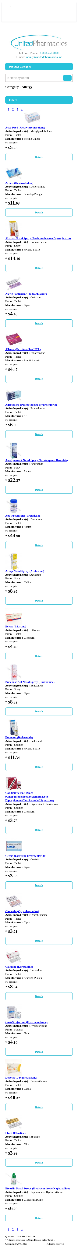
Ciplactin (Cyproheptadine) (22, 911)
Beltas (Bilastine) (15, 626)
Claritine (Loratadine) (19, 966)
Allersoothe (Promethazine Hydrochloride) (31, 404)
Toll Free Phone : (39, 52)
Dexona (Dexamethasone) (21, 1077)
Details (39, 157)
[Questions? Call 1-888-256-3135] (39, 42)
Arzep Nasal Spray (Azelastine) (24, 571)
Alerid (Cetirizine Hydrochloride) (26, 293)
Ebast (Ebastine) (15, 1133)
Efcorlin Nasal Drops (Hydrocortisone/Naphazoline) (37, 1188)
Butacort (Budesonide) (19, 737)
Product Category (20, 66)
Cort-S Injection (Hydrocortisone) (26, 1022)
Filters (13, 99)
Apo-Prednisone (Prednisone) (23, 515)
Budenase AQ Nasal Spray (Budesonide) (30, 681)
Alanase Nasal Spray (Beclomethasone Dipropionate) (38, 238)
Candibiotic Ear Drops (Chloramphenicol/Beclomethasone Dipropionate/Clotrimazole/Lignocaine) (29, 796)
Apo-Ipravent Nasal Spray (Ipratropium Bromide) (36, 460)
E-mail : (39, 56)
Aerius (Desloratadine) (19, 182)
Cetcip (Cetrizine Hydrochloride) (25, 855)
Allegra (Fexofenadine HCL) (23, 349)
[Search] (67, 78)
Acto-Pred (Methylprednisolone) (25, 127)
